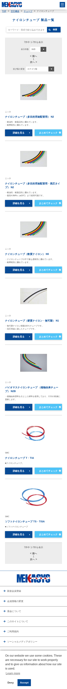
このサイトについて (17, 621)
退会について (14, 611)
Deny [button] (11, 682)
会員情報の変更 (15, 601)
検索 (55, 29)
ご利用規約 (13, 631)
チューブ (28, 11)
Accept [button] (24, 682)
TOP (4, 11)
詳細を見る (18, 132)
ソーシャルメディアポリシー (22, 641)
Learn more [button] (13, 673)
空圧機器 (15, 11)
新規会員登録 (14, 591)
